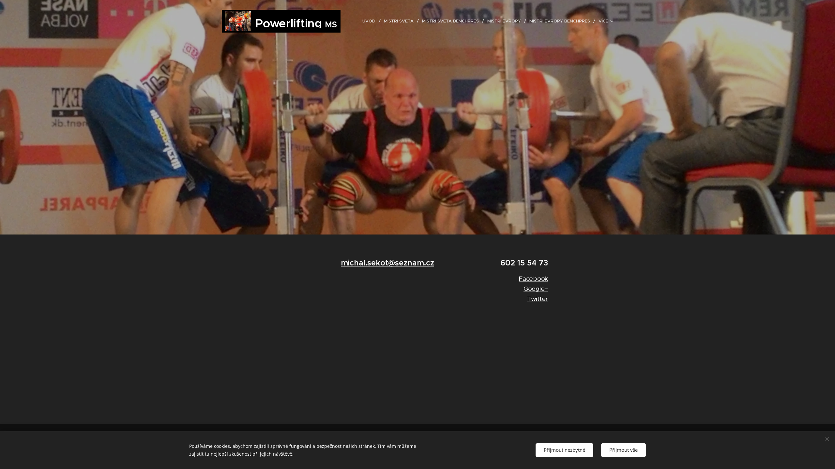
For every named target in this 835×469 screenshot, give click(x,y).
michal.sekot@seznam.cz (387, 263)
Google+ (536, 288)
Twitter (537, 299)
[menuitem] (371, 21)
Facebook (533, 278)
